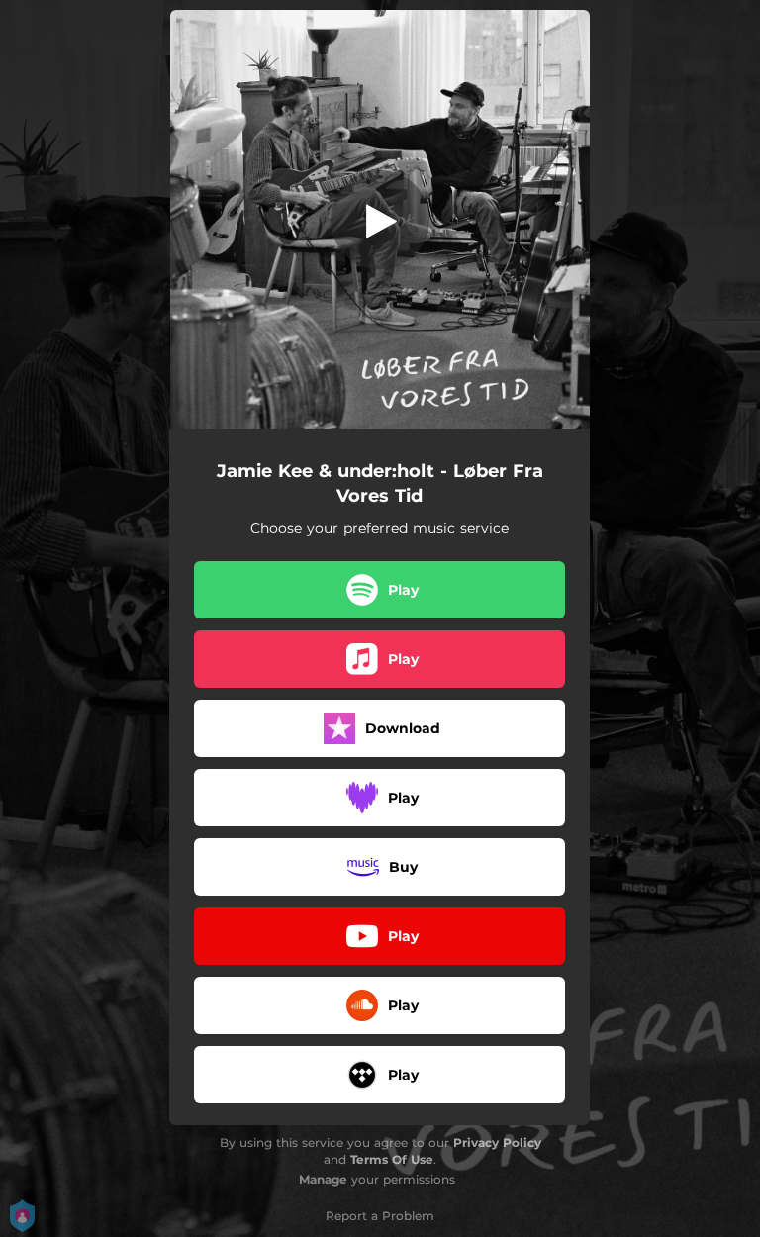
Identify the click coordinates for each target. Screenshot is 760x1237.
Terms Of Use (391, 1159)
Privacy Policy (497, 1142)
